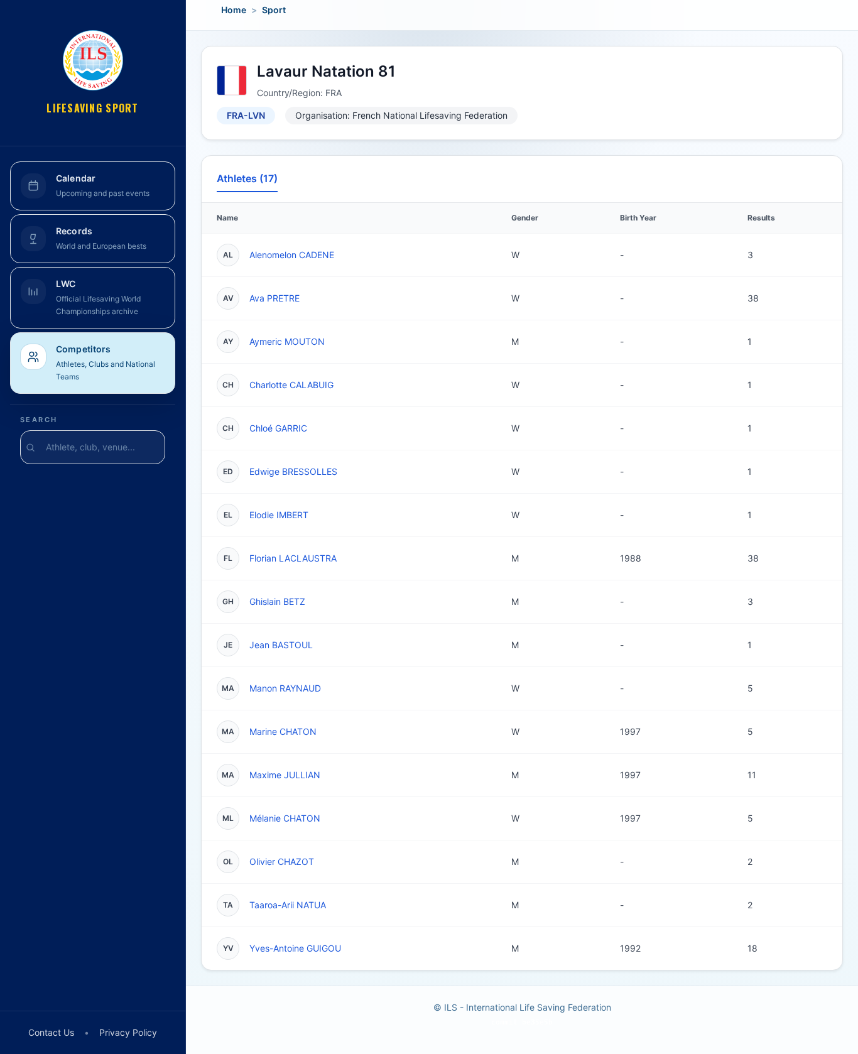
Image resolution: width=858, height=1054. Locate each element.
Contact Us (51, 1032)
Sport (274, 9)
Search (39, 419)
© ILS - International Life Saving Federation (522, 1007)
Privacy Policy (128, 1032)
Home (233, 9)
